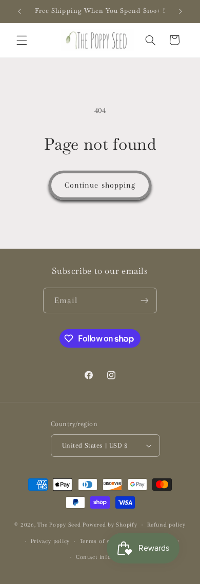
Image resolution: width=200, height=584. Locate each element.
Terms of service (103, 541)
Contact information (105, 557)
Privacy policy (50, 541)
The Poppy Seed (59, 524)
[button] (21, 40)
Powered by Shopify (110, 524)
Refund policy (166, 524)
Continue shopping (100, 185)
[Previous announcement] (19, 11)
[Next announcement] (180, 11)
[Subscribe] (144, 300)
